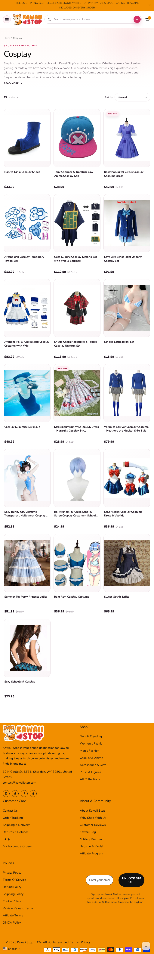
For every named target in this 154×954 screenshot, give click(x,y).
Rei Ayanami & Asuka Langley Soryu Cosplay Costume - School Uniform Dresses (75, 515)
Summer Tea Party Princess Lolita (25, 597)
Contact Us (10, 811)
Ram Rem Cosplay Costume (71, 597)
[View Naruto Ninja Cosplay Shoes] (27, 138)
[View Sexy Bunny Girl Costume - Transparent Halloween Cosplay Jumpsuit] (27, 478)
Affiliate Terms (13, 915)
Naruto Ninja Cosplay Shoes (22, 172)
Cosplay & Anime (91, 758)
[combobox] (92, 19)
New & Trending (91, 736)
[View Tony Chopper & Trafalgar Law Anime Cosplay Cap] (77, 138)
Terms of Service (14, 880)
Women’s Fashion (92, 744)
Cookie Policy (12, 901)
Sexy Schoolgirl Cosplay (19, 681)
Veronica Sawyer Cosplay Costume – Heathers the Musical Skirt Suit (126, 429)
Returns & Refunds (16, 832)
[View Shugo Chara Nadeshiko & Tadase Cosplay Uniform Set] (77, 308)
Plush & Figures (90, 772)
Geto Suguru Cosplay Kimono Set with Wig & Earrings (75, 259)
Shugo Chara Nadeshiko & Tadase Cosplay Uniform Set (75, 344)
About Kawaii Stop (92, 811)
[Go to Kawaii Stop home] (28, 19)
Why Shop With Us (93, 818)
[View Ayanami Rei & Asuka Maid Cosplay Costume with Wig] (27, 308)
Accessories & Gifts (93, 765)
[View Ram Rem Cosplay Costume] (77, 563)
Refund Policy (12, 887)
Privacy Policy (12, 873)
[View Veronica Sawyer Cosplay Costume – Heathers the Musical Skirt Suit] (126, 393)
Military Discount (91, 839)
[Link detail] (6, 793)
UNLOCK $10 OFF (131, 880)
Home (7, 38)
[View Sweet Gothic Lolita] (126, 563)
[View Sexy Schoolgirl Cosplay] (27, 648)
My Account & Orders (17, 846)
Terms (74, 942)
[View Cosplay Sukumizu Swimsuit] (27, 393)
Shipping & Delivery (16, 825)
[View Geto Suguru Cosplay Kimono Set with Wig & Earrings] (77, 223)
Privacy (86, 942)
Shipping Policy (13, 894)
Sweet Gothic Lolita (116, 597)
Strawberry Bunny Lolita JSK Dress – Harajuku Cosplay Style (76, 429)
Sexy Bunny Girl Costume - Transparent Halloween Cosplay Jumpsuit (24, 515)
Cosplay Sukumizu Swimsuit (22, 427)
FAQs (6, 839)
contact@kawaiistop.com (19, 783)
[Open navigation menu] (7, 19)
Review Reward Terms (18, 908)
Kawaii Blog (88, 832)
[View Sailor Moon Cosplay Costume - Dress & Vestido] (126, 478)
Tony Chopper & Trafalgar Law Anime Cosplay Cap (73, 174)
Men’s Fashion (89, 751)
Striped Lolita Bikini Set (119, 342)
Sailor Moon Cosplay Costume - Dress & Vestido (124, 514)
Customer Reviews (93, 825)
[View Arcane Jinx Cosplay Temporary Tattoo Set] (27, 223)
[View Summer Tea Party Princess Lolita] (27, 563)
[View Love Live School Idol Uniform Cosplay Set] (126, 223)
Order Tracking (13, 818)
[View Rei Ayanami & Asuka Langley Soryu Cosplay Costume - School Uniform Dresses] (77, 478)
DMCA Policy (12, 923)
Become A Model (91, 846)
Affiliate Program (91, 853)
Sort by (108, 97)
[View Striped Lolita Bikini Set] (126, 308)
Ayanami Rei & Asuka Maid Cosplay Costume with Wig (26, 344)
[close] (149, 5)
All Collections (90, 779)
